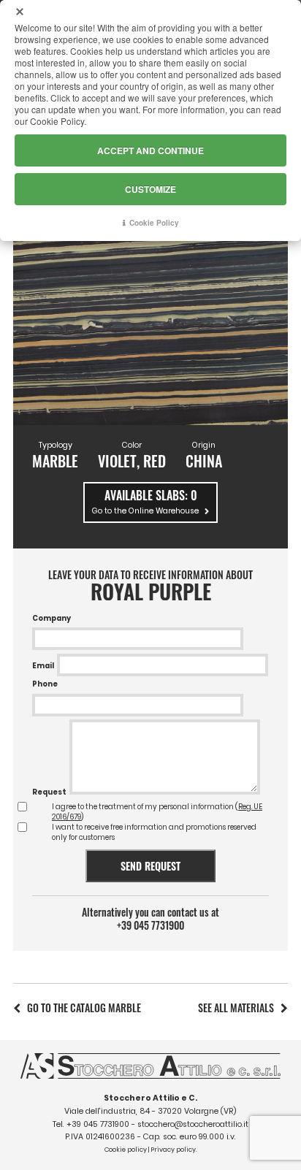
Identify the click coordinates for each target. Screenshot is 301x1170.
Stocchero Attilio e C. (150, 1098)
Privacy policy (173, 1149)
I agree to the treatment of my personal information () (157, 812)
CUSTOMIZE (150, 189)
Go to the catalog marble (84, 1007)
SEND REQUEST (150, 865)
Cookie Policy (154, 222)
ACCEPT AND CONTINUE (150, 150)
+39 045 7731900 (150, 925)
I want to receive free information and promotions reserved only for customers (154, 832)
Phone (45, 684)
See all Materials (236, 1007)
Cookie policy (125, 1149)
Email (43, 665)
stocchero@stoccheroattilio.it (192, 1124)
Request (49, 792)
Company (51, 618)
